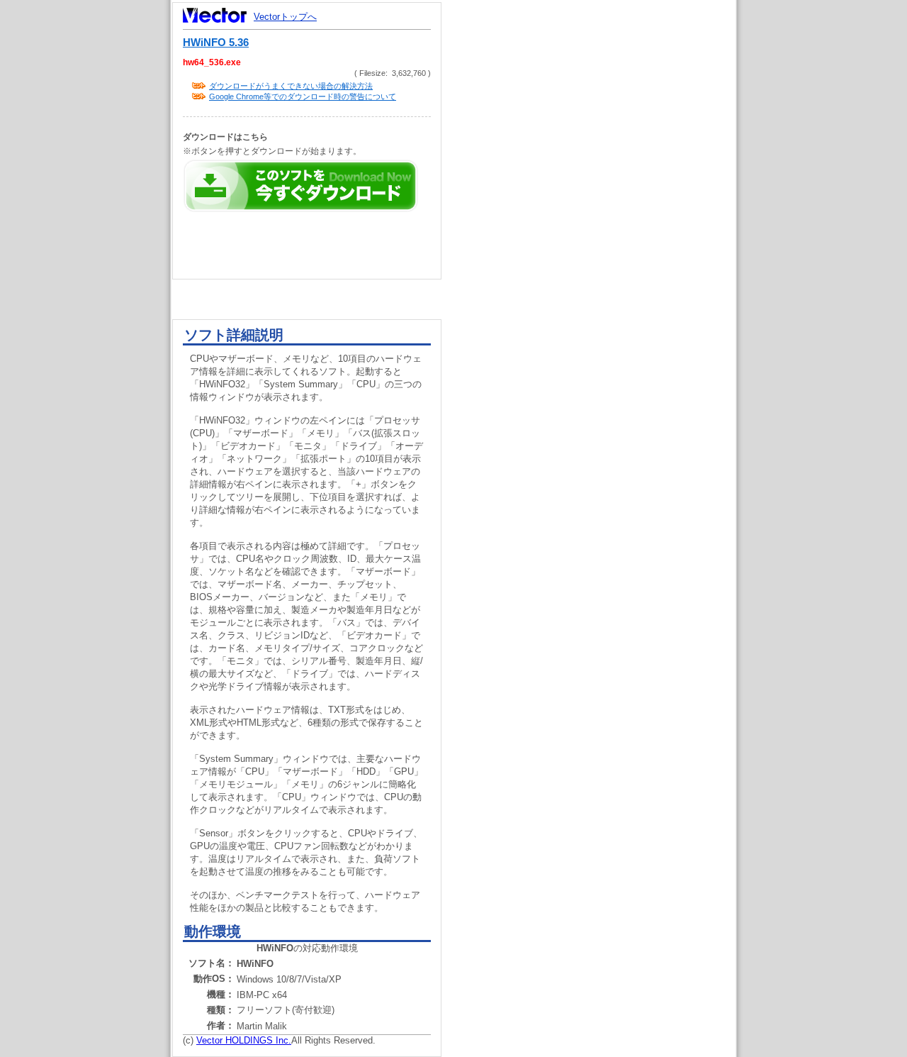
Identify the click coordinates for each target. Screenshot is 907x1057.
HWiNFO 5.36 (216, 42)
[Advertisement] (601, 269)
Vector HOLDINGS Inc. (243, 1040)
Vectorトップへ (285, 16)
